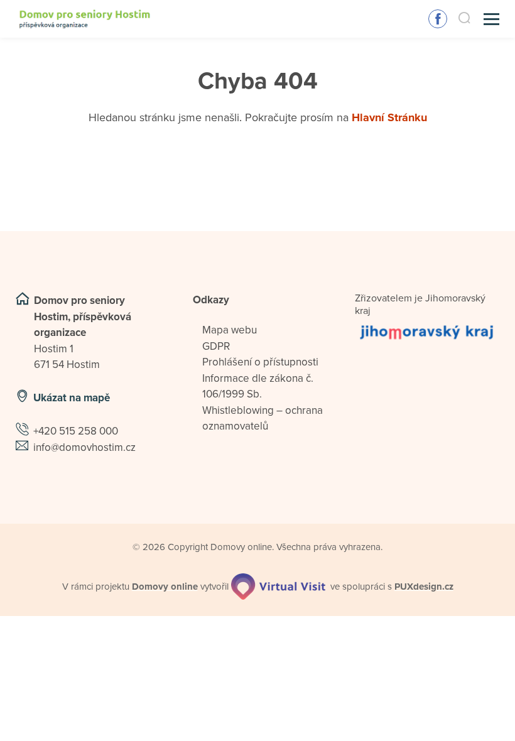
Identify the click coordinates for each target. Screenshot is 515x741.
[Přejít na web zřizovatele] (427, 331)
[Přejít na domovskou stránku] (85, 19)
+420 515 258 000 (75, 431)
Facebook (437, 18)
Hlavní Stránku (389, 117)
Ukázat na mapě (71, 397)
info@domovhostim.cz (84, 447)
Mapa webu (229, 330)
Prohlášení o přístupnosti (260, 362)
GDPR (216, 346)
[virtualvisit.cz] (278, 586)
